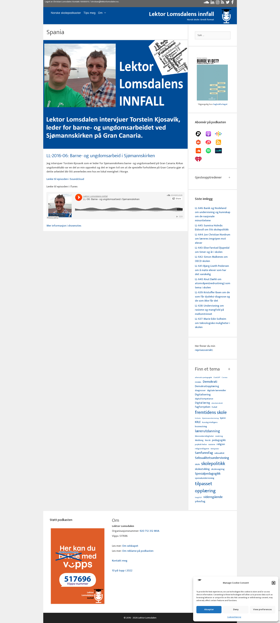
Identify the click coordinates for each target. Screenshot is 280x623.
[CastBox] (200, 142)
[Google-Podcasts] (220, 133)
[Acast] (200, 133)
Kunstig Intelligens (209, 422)
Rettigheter (215, 448)
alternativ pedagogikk (203, 377)
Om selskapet (130, 546)
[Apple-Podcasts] (210, 133)
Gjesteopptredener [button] (208, 177)
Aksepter (209, 609)
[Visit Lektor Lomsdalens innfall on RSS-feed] (222, 3)
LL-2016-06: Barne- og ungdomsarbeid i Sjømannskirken (101, 156)
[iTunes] (210, 142)
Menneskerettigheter (204, 436)
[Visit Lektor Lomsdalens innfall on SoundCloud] (206, 3)
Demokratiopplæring (207, 386)
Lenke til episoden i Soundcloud (65, 179)
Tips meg (89, 12)
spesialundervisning (204, 478)
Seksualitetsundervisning (212, 457)
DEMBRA (198, 382)
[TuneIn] (220, 150)
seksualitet (219, 453)
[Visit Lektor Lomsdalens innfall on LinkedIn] (212, 3)
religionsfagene (202, 448)
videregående (213, 497)
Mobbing (199, 440)
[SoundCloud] (200, 150)
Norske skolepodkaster (66, 12)
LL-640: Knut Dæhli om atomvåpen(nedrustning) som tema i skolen (212, 283)
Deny (236, 609)
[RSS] (220, 142)
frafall (214, 407)
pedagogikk (219, 440)
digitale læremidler (216, 390)
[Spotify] (210, 150)
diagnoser (200, 390)
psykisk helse (201, 444)
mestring (219, 436)
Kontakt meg (119, 560)
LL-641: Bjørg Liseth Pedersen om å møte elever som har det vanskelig (212, 270)
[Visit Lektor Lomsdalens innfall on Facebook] (232, 3)
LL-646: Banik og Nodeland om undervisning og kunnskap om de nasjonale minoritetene (212, 214)
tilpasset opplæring (205, 487)
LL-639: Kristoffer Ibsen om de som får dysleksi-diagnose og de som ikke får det (212, 296)
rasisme (211, 444)
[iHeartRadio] (200, 159)
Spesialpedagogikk (208, 473)
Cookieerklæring (234, 617)
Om (100, 12)
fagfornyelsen (202, 407)
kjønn (223, 418)
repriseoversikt (204, 350)
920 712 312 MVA (149, 531)
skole (197, 464)
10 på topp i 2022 (122, 570)
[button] (273, 583)
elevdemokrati (217, 403)
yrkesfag (200, 501)
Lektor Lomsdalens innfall (181, 14)
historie (198, 418)
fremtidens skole (211, 412)
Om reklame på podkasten (137, 551)
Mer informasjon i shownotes (64, 225)
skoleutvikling (202, 469)
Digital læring (202, 403)
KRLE (198, 422)
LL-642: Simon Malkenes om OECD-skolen (211, 259)
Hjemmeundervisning (210, 418)
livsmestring (201, 426)
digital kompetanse (204, 399)
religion (221, 444)
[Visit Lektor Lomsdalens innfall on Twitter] (228, 3)
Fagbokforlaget (220, 104)
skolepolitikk (213, 463)
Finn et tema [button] (207, 369)
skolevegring (218, 469)
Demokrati (210, 381)
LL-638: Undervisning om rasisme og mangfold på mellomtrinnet (209, 309)
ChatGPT (216, 377)
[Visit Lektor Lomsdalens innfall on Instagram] (217, 3)
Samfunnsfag (204, 453)
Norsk (207, 440)
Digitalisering (203, 395)
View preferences (262, 609)
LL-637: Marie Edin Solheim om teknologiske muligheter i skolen (212, 323)
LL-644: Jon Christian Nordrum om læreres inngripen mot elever (212, 238)
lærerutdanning (207, 431)
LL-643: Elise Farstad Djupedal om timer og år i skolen (212, 249)
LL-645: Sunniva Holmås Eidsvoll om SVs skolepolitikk (212, 227)
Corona (224, 377)
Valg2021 (198, 497)
